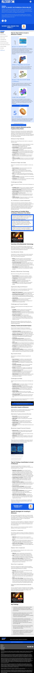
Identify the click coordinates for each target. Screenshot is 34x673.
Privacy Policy (3, 647)
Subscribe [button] (2, 645)
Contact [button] (2, 646)
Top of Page (2, 648)
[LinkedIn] (5, 21)
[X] (3, 21)
